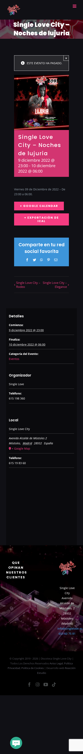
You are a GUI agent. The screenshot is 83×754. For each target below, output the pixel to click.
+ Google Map (21, 448)
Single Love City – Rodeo (28, 285)
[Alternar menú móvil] (75, 6)
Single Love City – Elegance (55, 285)
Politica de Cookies (32, 668)
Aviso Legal (56, 663)
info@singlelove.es (70, 628)
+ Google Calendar (39, 206)
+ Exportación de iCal (41, 219)
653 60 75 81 (67, 633)
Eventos (14, 359)
